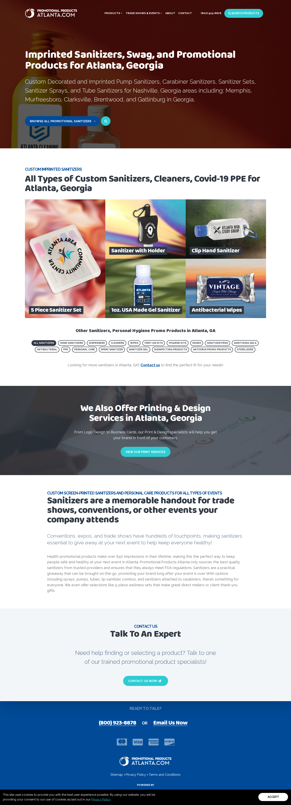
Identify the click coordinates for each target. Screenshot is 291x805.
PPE (65, 349)
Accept (273, 796)
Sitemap (116, 775)
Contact (185, 13)
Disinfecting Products (170, 349)
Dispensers (97, 343)
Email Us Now (170, 723)
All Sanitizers (44, 343)
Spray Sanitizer (112, 349)
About (170, 13)
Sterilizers (245, 349)
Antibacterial (47, 349)
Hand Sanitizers (71, 343)
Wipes (134, 343)
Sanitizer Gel (138, 349)
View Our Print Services (145, 452)
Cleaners (117, 343)
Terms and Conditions (165, 775)
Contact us (150, 365)
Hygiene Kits (177, 343)
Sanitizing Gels (245, 343)
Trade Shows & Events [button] (143, 13)
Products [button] (113, 13)
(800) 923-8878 (211, 13)
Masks (196, 343)
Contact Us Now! (143, 681)
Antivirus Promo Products (212, 349)
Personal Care (84, 349)
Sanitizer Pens (217, 343)
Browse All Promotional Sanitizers (61, 121)
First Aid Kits (154, 343)
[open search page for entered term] (105, 121)
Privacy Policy (100, 799)
